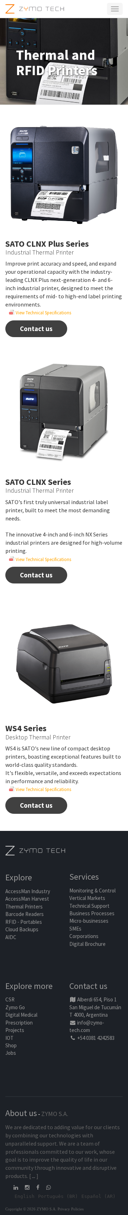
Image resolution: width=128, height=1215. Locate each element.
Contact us (36, 328)
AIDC (10, 937)
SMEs (75, 928)
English (24, 1196)
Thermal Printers (24, 906)
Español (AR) (98, 1196)
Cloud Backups (21, 929)
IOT (9, 1038)
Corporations (83, 936)
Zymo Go (15, 1007)
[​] (16, 1187)
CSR (10, 999)
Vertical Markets (87, 898)
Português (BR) (58, 1196)
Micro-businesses (88, 920)
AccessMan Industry (27, 891)
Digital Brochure (88, 944)
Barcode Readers (24, 914)
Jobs (10, 1052)
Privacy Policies (71, 1209)
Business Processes (91, 913)
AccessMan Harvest (27, 898)
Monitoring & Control (92, 890)
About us (21, 1113)
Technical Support (89, 905)
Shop (11, 1045)
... (33, 1175)
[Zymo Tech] (35, 850)
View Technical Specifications (43, 313)
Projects (14, 1030)
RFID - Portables (23, 921)
